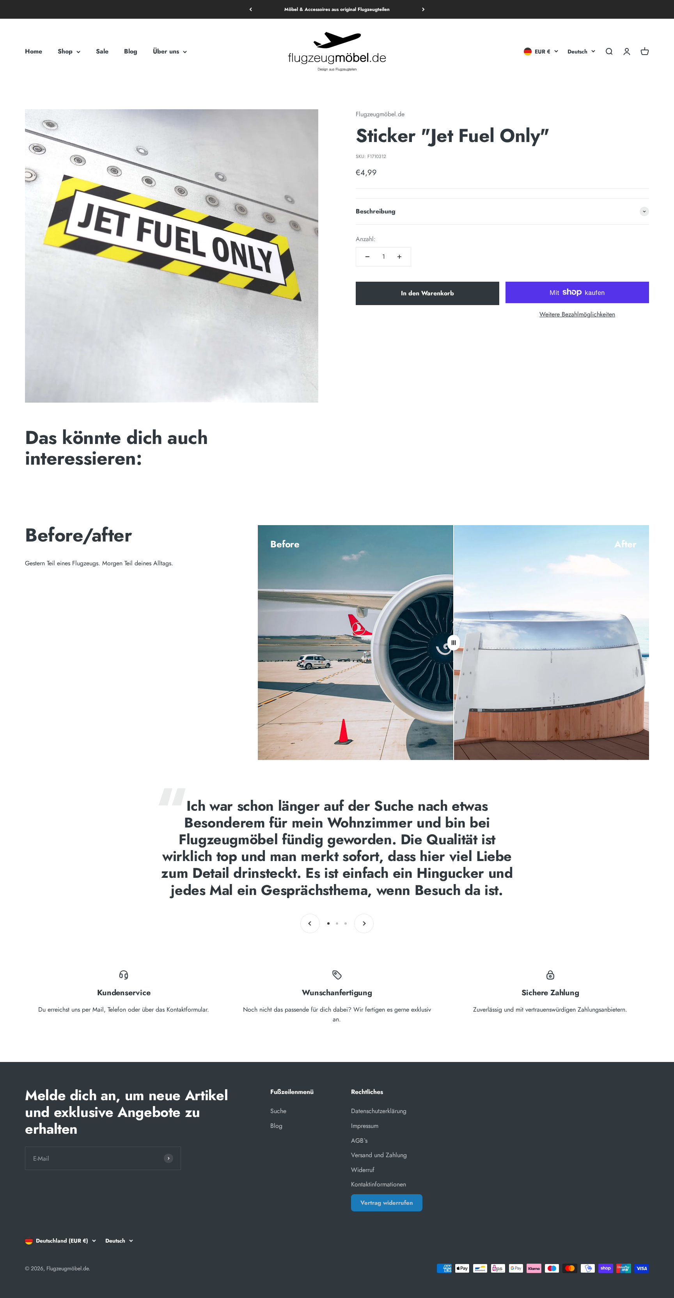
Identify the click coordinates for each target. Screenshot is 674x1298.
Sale (102, 51)
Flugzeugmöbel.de (380, 114)
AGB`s (359, 1140)
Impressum (364, 1125)
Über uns (166, 51)
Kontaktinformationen (378, 1184)
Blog (130, 51)
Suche (278, 1110)
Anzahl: (366, 238)
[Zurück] (250, 9)
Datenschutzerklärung (378, 1110)
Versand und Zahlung (379, 1155)
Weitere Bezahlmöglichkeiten (577, 314)
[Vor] (423, 9)
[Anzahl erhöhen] (399, 256)
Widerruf (362, 1169)
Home (33, 51)
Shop (65, 51)
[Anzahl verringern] (367, 256)
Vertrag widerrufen (386, 1203)
